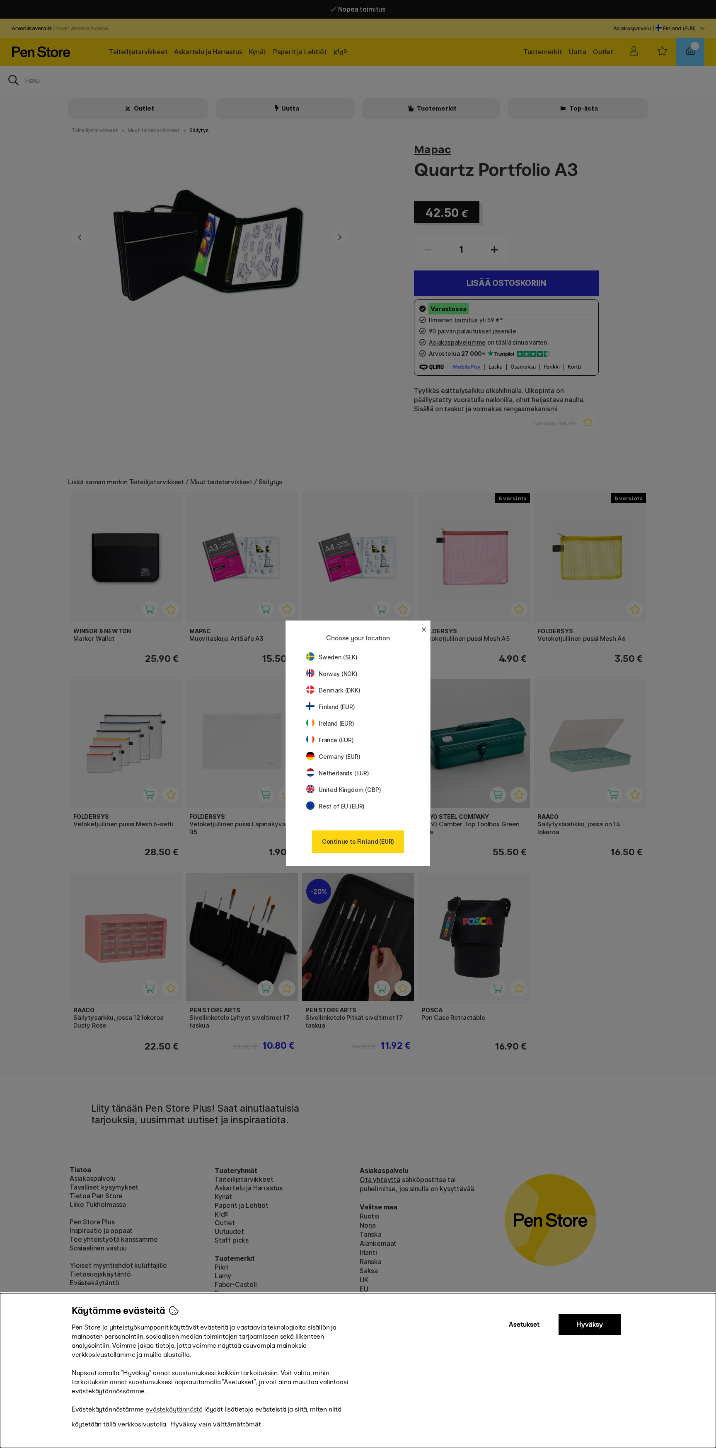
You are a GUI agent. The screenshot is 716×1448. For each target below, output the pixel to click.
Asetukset (524, 1324)
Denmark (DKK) (339, 690)
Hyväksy (589, 1324)
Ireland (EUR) (336, 723)
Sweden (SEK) (338, 657)
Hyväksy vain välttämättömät (215, 1424)
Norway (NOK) (338, 673)
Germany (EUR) (339, 756)
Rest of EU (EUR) (342, 806)
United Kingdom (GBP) (350, 789)
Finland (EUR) (337, 706)
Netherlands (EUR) (344, 773)
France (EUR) (336, 739)
